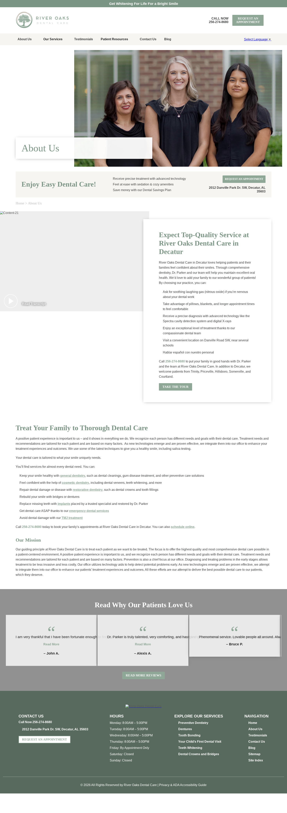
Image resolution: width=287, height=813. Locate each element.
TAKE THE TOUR (174, 385)
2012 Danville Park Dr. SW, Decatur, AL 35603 (55, 729)
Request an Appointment (248, 20)
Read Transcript (34, 304)
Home (20, 203)
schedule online (182, 527)
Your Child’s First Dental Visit (199, 741)
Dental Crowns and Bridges (198, 754)
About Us (25, 39)
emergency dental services (89, 510)
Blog (167, 39)
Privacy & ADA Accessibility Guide (183, 785)
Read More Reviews (143, 675)
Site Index (255, 760)
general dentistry (72, 475)
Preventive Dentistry (193, 722)
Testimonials (83, 39)
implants (64, 503)
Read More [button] (51, 644)
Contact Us (148, 39)
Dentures (185, 729)
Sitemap (254, 754)
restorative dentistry (87, 489)
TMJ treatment (72, 518)
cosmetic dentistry (75, 482)
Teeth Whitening (190, 747)
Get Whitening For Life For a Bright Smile (143, 4)
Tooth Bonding (189, 735)
